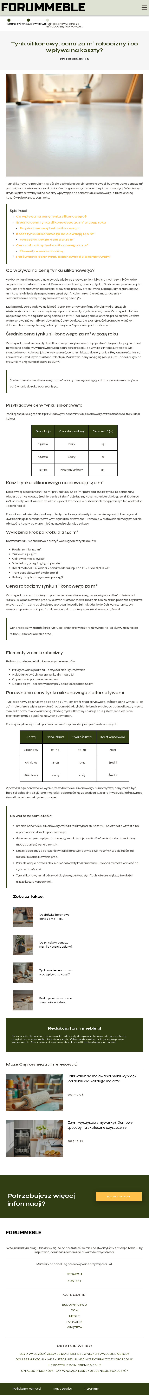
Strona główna (17, 24)
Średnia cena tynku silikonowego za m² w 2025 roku (61, 222)
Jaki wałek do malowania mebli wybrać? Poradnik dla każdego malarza (102, 1079)
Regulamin (91, 1388)
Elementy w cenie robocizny (41, 251)
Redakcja (74, 1274)
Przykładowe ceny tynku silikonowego (49, 228)
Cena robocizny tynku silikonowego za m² (52, 245)
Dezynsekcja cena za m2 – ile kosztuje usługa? (56, 944)
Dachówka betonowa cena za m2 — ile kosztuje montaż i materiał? (54, 917)
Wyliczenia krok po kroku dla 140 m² (47, 239)
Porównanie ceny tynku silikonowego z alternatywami (63, 257)
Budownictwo (36, 24)
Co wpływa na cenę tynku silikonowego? (51, 216)
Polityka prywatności (27, 1388)
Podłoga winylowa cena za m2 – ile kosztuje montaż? (55, 1000)
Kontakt (74, 1281)
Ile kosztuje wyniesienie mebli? (74, 1365)
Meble (74, 1316)
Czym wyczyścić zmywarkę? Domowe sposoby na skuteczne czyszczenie (100, 1125)
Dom (74, 1310)
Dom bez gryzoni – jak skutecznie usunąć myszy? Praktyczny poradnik (74, 1359)
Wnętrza (74, 1327)
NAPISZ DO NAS (118, 1196)
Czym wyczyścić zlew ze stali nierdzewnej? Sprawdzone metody (74, 1354)
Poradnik (74, 1321)
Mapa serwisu (62, 1388)
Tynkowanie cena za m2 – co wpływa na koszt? (55, 972)
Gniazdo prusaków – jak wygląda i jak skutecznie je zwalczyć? (74, 1371)
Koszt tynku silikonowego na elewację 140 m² (55, 234)
